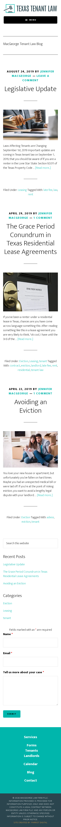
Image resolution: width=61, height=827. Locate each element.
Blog (30, 772)
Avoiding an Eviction (30, 406)
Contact (30, 780)
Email (7, 653)
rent (30, 194)
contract (15, 365)
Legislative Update (30, 89)
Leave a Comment (35, 78)
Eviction (23, 361)
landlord (36, 365)
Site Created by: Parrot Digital (30, 822)
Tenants (31, 751)
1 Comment (42, 217)
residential (24, 370)
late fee (47, 190)
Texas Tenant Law (30, 8)
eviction (25, 365)
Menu (32, 20)
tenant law (37, 370)
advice (50, 517)
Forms (32, 745)
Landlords (31, 756)
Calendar (31, 764)
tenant (43, 361)
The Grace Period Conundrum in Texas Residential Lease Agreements (30, 239)
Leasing (22, 190)
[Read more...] (43, 167)
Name (8, 634)
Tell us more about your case (23, 672)
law (55, 190)
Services (30, 737)
